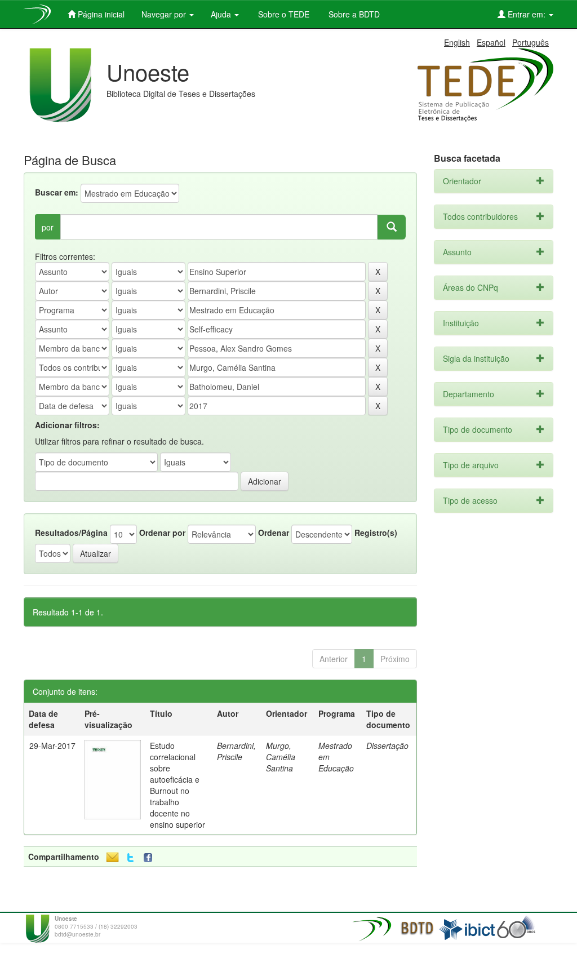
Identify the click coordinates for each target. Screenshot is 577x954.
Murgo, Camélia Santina (280, 757)
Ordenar (273, 532)
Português (530, 42)
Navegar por (164, 14)
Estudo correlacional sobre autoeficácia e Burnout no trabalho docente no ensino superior (177, 785)
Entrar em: (526, 14)
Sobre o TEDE (282, 14)
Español (491, 42)
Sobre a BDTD (353, 14)
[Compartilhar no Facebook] (150, 858)
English (457, 42)
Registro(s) (375, 532)
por (48, 227)
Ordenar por (162, 532)
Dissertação (387, 745)
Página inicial (100, 14)
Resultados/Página (71, 532)
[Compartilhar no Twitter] (130, 858)
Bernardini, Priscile (236, 751)
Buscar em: (56, 192)
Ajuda (222, 14)
